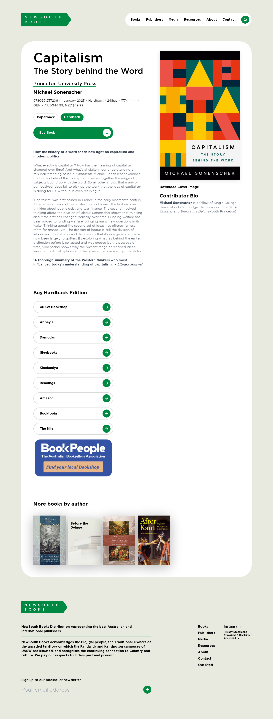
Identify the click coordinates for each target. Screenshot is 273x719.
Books (135, 19)
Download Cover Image (179, 187)
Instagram (232, 627)
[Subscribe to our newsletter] (147, 690)
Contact (229, 19)
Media (173, 19)
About (211, 19)
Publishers (154, 19)
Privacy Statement (235, 632)
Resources (192, 19)
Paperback (46, 117)
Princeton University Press (64, 83)
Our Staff (205, 665)
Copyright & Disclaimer (238, 635)
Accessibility (231, 638)
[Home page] (46, 19)
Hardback (72, 117)
